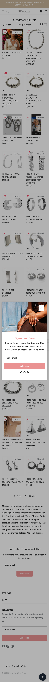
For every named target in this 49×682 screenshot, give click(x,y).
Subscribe (24, 366)
